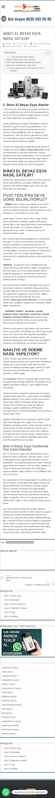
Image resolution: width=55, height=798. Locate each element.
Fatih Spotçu (7, 709)
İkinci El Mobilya (11, 616)
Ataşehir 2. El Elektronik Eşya (37, 583)
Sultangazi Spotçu (9, 676)
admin (8, 43)
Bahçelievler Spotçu (10, 729)
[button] (46, 53)
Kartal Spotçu (7, 692)
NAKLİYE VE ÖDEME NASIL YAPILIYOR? (21, 65)
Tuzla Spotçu (7, 671)
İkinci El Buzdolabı (12, 600)
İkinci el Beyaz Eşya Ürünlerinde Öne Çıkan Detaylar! (27, 69)
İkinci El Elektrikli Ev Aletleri (15, 608)
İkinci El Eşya (9, 612)
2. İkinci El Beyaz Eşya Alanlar (22, 57)
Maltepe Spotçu (8, 684)
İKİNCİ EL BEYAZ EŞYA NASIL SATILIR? (21, 59)
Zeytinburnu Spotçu (10, 667)
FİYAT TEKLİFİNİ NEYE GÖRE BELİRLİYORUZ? (23, 62)
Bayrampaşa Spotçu (10, 725)
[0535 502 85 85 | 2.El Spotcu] (27, 7)
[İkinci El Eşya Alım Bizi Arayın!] (27, 18)
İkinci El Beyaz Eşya (41, 43)
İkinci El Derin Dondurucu (15, 604)
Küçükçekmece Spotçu (11, 688)
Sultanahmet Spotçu (10, 680)
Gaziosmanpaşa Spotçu (12, 704)
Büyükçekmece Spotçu (11, 721)
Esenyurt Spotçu (9, 717)
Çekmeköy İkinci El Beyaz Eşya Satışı (19, 577)
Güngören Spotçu (9, 700)
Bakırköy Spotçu (9, 733)
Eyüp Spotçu (7, 713)
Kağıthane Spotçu (9, 696)
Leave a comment (14, 46)
